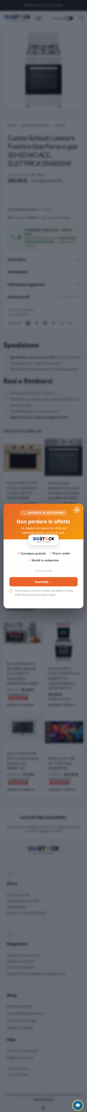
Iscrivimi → (43, 582)
